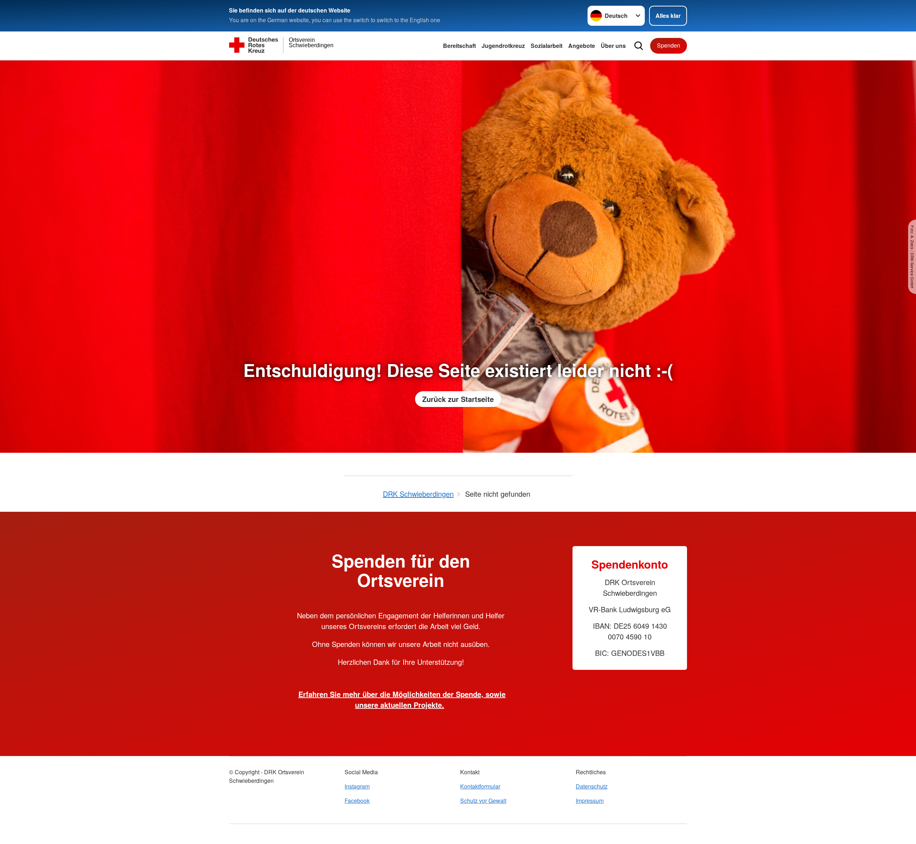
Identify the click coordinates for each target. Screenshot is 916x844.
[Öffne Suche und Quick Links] (638, 45)
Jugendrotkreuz (503, 45)
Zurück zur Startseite (458, 399)
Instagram (357, 786)
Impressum (590, 800)
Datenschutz (592, 786)
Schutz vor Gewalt (483, 800)
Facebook (357, 800)
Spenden (668, 45)
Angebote (581, 45)
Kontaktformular (480, 786)
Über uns (613, 45)
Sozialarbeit (546, 45)
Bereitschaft (459, 45)
